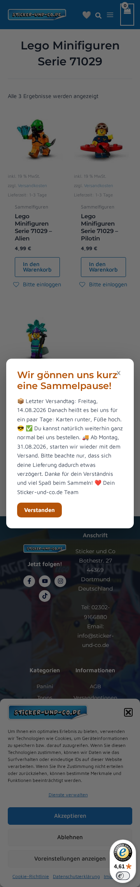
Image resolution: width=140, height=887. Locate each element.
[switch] (123, 875)
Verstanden (39, 510)
